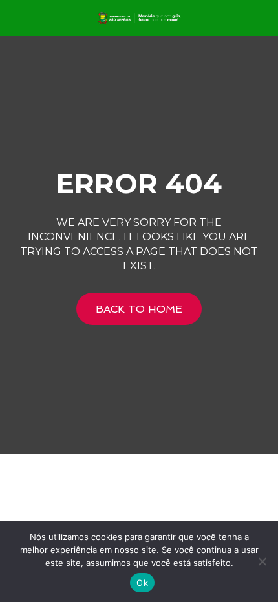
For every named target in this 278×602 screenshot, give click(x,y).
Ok (142, 582)
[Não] (261, 561)
